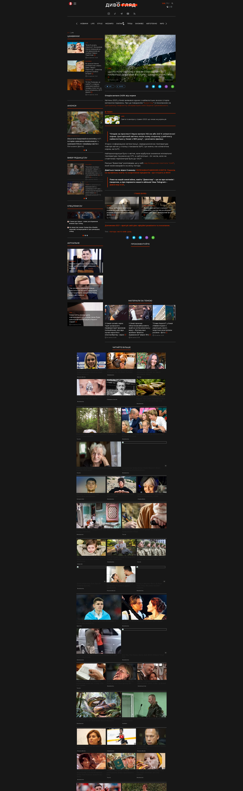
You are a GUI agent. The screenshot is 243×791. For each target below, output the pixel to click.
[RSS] (134, 13)
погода (113, 232)
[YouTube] (128, 13)
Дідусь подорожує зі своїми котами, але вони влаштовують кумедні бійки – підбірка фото (83, 141)
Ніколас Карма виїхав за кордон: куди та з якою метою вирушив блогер (83, 266)
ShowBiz (139, 24)
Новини (84, 24)
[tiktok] (115, 13)
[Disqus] (140, 274)
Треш (129, 24)
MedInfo (109, 24)
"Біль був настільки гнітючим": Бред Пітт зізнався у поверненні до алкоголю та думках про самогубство (93, 171)
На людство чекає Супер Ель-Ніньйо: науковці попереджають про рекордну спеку (84, 229)
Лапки (119, 24)
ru (167, 3)
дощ (129, 232)
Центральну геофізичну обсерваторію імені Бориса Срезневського (136, 105)
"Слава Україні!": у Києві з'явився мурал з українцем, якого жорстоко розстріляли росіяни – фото (163, 328)
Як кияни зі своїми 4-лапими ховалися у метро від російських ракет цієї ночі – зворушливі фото (158, 210)
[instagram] (108, 13)
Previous (77, 23)
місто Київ (121, 232)
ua (163, 3)
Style (100, 24)
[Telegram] (121, 13)
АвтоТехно (151, 24)
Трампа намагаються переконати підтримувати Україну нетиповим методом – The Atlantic (93, 189)
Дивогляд (148, 103)
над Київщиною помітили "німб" (159, 163)
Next (166, 23)
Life (92, 24)
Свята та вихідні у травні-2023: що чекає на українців (143, 119)
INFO (162, 24)
